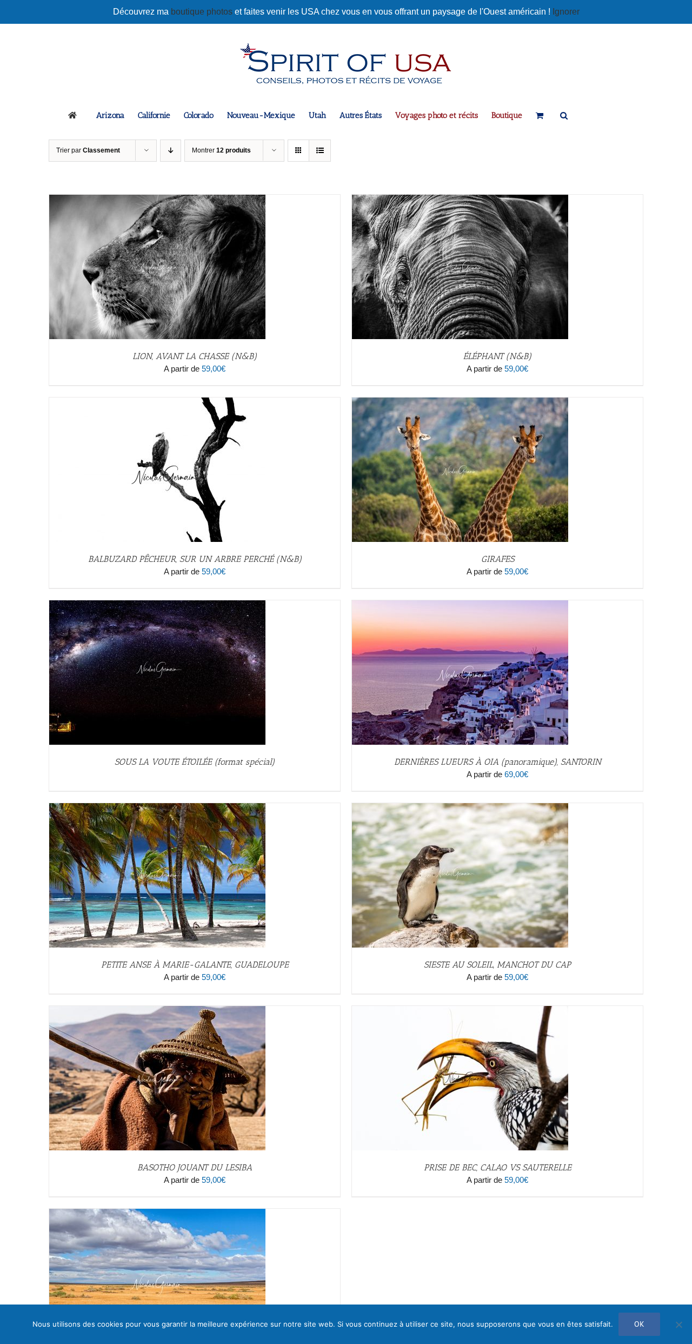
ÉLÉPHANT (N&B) (497, 356)
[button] (564, 114)
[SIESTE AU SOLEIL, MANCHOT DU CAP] (460, 808)
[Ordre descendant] (170, 151)
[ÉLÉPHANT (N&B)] (460, 200)
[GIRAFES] (460, 403)
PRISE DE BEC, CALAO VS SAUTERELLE (497, 1167)
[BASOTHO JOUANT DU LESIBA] (157, 1011)
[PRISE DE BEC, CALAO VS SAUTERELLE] (460, 1011)
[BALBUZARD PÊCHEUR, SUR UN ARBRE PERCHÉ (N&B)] (157, 403)
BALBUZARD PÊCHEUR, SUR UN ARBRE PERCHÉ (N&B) (195, 559)
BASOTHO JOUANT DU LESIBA (194, 1167)
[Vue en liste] (319, 150)
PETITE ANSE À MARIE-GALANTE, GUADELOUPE (195, 964)
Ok (639, 1324)
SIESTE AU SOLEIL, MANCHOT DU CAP (497, 964)
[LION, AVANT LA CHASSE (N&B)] (157, 200)
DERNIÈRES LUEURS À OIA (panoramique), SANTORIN (497, 762)
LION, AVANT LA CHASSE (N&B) (194, 356)
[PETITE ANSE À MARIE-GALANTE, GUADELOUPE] (157, 808)
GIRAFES (497, 559)
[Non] (678, 1324)
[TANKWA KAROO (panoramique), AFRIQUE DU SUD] (157, 1214)
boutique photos (203, 11)
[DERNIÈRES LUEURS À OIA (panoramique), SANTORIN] (460, 606)
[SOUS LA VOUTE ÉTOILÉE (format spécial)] (157, 606)
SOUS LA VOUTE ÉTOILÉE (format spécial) (195, 762)
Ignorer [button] (566, 11)
